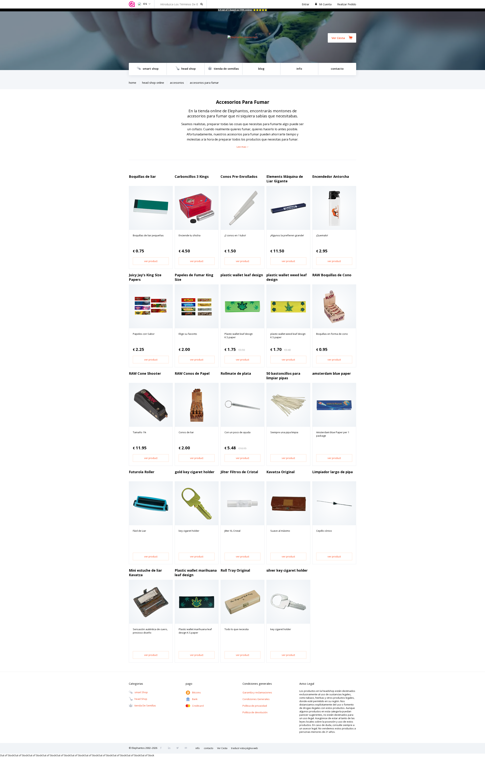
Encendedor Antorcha (330, 176)
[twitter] (178, 748)
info (299, 68)
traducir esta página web (244, 748)
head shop (188, 68)
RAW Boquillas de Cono (331, 275)
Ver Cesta (338, 38)
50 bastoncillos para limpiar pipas (283, 375)
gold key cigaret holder (194, 472)
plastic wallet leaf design (242, 275)
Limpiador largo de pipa (332, 472)
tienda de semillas (226, 68)
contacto (337, 68)
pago (189, 683)
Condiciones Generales (256, 699)
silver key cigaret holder (287, 570)
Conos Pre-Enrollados (239, 176)
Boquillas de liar (142, 176)
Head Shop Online (153, 82)
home (132, 82)
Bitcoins (196, 692)
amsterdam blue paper (331, 373)
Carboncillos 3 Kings (192, 176)
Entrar (305, 4)
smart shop (151, 68)
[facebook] (162, 748)
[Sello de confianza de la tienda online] (132, 4)
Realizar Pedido (346, 4)
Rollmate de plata (236, 373)
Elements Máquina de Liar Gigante (284, 178)
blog (261, 68)
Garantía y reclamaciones (257, 692)
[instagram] (170, 748)
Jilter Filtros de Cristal (239, 472)
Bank (194, 699)
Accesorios (177, 82)
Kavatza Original (280, 472)
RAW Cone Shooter (145, 373)
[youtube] (187, 748)
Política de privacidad (254, 705)
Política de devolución (255, 712)
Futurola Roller (141, 472)
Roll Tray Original (235, 570)
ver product (150, 261)
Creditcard (198, 705)
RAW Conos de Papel (192, 373)
